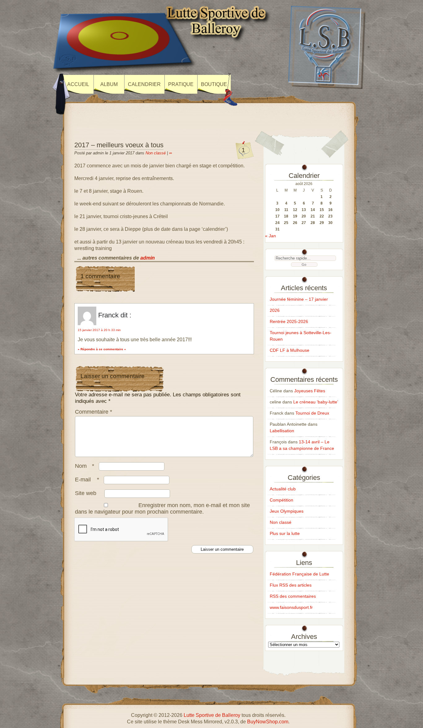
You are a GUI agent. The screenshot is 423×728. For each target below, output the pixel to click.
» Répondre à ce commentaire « (102, 349)
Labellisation (282, 430)
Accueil (78, 84)
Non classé (156, 153)
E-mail (87, 479)
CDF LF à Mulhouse (289, 350)
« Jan (270, 235)
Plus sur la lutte (285, 533)
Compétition (281, 500)
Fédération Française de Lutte (299, 573)
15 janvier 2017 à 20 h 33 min (99, 330)
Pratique (181, 84)
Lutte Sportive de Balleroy (212, 715)
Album (109, 84)
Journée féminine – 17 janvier (299, 299)
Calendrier (144, 84)
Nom (84, 466)
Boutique (214, 84)
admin (147, 258)
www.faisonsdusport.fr (291, 607)
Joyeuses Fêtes (309, 390)
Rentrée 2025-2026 (289, 321)
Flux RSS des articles (291, 585)
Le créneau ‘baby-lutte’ (315, 401)
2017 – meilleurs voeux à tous (119, 145)
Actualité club (283, 488)
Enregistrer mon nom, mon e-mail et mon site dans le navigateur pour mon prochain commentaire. (162, 508)
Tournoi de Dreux (312, 413)
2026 (275, 310)
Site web (85, 493)
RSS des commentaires (293, 596)
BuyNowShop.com (267, 721)
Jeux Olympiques (286, 511)
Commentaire (93, 412)
